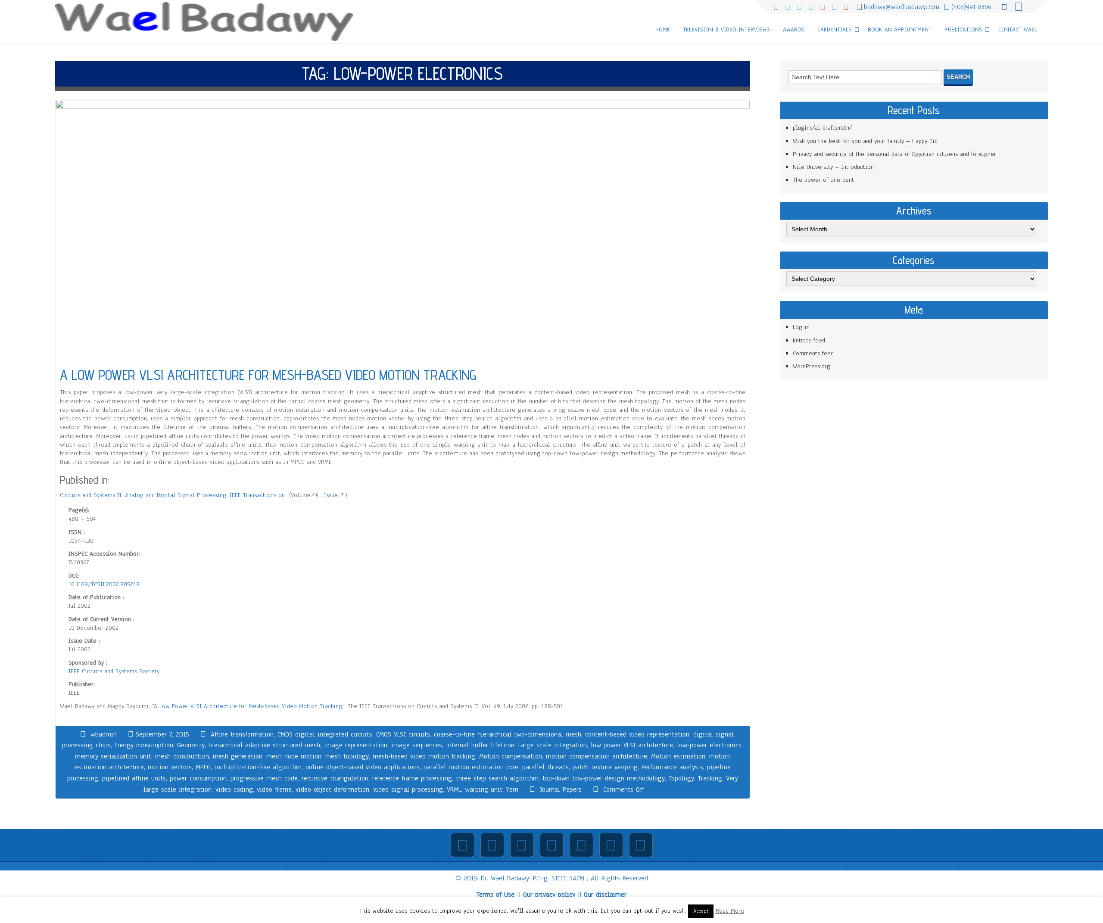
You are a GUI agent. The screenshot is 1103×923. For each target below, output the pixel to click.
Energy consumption (144, 745)
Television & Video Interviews (726, 29)
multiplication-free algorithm (258, 767)
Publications (963, 29)
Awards (793, 29)
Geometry (191, 745)
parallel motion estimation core (471, 767)
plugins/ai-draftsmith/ (822, 128)
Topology (681, 778)
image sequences (416, 745)
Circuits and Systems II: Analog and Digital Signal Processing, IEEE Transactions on (173, 495)
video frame (274, 789)
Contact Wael (1017, 29)
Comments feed (813, 353)
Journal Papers (561, 789)
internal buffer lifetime (480, 745)
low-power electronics (709, 745)
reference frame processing (412, 778)
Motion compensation (510, 756)
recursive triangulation (335, 778)
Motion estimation (678, 756)
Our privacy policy (549, 894)
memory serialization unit (113, 756)
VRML (454, 789)
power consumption (198, 778)
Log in (801, 327)
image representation (355, 745)
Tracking (710, 778)
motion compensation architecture (596, 756)
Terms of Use (495, 894)
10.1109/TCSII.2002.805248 (104, 584)
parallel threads (545, 767)
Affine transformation (242, 734)
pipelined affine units (134, 778)
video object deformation (332, 789)
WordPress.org (811, 366)
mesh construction (182, 756)
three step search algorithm (497, 778)
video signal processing (408, 789)
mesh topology (347, 756)
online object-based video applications (362, 767)
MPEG (203, 767)
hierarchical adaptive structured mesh (264, 745)
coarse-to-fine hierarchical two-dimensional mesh (507, 734)
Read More (730, 911)
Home (662, 29)
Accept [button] (700, 910)
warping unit (483, 789)
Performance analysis (672, 767)
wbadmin (103, 734)
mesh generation (237, 756)
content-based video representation (637, 734)
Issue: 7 (335, 495)
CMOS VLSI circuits (403, 734)
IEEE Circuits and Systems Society (114, 671)
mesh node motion (293, 756)
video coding (234, 789)
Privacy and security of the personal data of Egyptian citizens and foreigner (894, 154)
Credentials (834, 29)
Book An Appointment (900, 29)
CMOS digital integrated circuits (324, 734)
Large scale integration (552, 745)
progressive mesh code (264, 778)
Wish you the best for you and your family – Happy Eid (865, 141)
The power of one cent (823, 180)
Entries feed (809, 340)
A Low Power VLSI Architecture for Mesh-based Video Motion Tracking (248, 706)
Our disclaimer (605, 894)
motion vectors (170, 767)
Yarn (512, 789)
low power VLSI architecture (632, 745)
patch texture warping (605, 767)
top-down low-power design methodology (603, 778)
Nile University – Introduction (833, 167)
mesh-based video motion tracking (424, 756)
